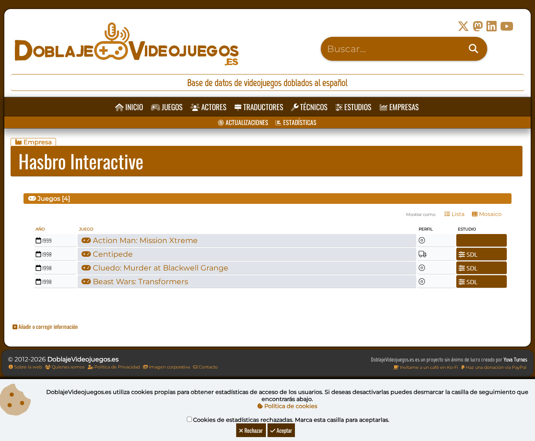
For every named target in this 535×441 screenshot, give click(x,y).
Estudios (357, 107)
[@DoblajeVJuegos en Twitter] (463, 26)
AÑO (40, 229)
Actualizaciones (246, 122)
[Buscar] (473, 49)
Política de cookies (290, 406)
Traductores (262, 107)
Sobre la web (27, 367)
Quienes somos (68, 367)
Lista (457, 214)
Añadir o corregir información (47, 326)
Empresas (403, 107)
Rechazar (253, 430)
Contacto (207, 367)
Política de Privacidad (116, 367)
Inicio (133, 107)
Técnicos (312, 107)
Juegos (171, 107)
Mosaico (489, 214)
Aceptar (283, 430)
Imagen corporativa (169, 367)
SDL (471, 254)
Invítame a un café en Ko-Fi (428, 367)
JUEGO (86, 229)
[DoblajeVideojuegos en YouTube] (507, 26)
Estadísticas (299, 122)
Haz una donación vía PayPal (495, 367)
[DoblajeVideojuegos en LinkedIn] (491, 26)
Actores (213, 107)
